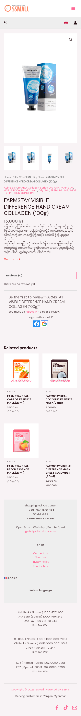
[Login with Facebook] (36, 323)
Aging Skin (10, 187)
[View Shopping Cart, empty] (66, 23)
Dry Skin (38, 177)
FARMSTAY (67, 187)
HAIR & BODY (12, 190)
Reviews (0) (14, 275)
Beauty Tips (40, 566)
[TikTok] (65, 707)
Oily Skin (44, 190)
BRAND (22, 187)
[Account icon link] (75, 23)
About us (40, 557)
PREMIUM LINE (59, 190)
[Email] (74, 707)
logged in (32, 311)
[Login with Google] (44, 323)
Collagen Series (38, 187)
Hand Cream (29, 190)
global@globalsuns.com (40, 531)
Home (7, 177)
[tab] (40, 275)
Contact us (40, 553)
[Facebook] (56, 707)
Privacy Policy (40, 561)
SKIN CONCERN (22, 177)
